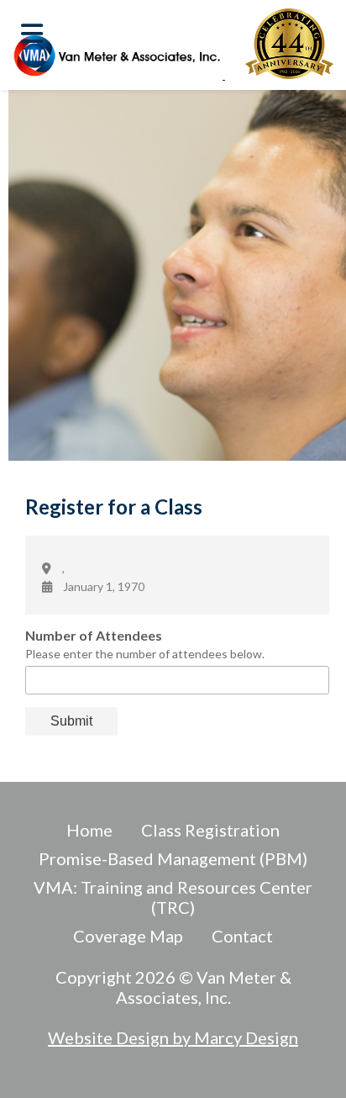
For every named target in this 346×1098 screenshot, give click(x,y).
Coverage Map (128, 936)
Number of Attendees (93, 635)
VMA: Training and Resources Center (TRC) (173, 897)
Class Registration (210, 830)
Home (89, 830)
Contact (242, 936)
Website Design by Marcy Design (173, 1037)
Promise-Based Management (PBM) (173, 858)
